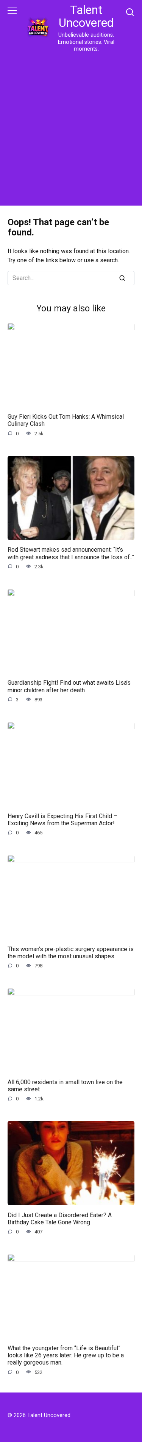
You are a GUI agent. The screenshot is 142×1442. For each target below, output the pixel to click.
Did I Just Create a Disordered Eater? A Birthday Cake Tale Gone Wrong (60, 1218)
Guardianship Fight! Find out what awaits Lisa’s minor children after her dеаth (69, 686)
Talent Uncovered (86, 16)
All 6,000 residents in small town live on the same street (65, 1085)
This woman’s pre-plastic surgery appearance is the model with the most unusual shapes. (71, 952)
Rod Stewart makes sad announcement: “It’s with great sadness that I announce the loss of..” (71, 553)
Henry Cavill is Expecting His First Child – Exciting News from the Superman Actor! (62, 819)
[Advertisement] (71, 127)
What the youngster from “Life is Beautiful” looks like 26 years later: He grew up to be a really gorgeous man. (66, 1355)
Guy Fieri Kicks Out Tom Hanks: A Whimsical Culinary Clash (66, 420)
